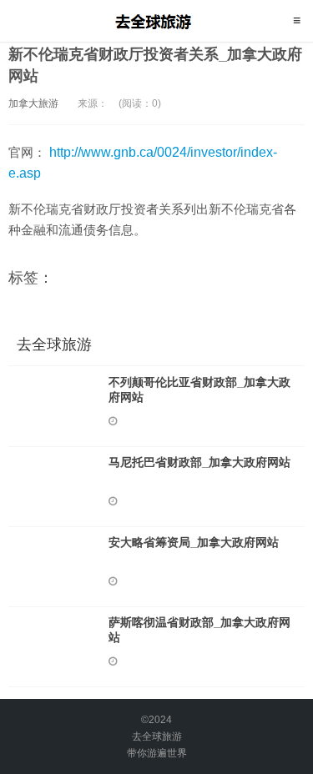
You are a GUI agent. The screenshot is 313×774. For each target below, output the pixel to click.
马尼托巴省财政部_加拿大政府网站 (199, 462)
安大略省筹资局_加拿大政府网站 (194, 542)
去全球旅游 (156, 21)
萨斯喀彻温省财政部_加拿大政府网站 (199, 630)
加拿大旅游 (33, 103)
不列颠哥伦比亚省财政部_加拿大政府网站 (199, 389)
